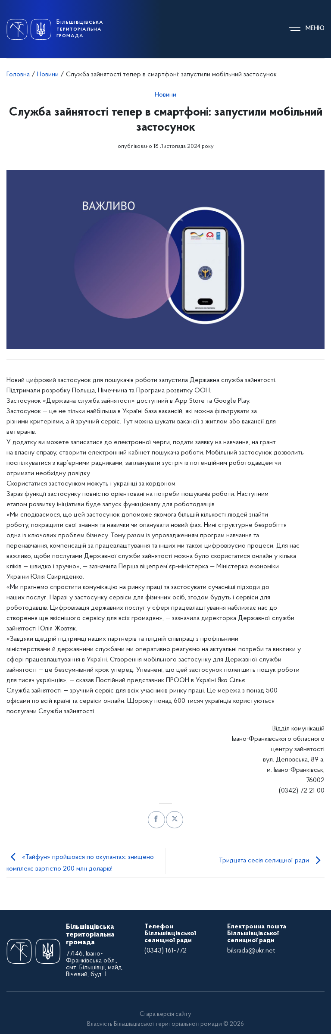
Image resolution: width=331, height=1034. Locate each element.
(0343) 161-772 (165, 950)
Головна (18, 74)
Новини (48, 74)
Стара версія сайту (165, 1014)
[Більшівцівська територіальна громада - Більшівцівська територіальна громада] (28, 29)
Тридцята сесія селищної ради (265, 860)
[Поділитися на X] (174, 819)
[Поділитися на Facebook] (156, 819)
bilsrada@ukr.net (251, 950)
